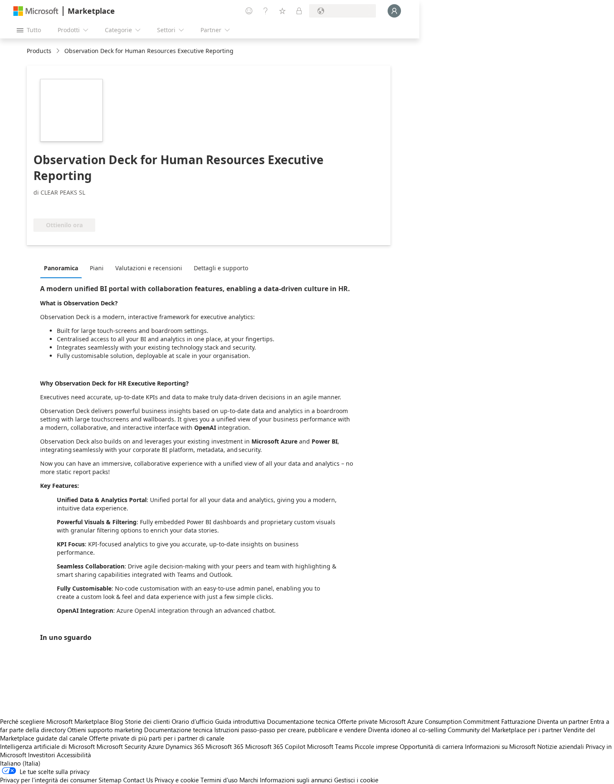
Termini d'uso (219, 780)
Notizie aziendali (560, 746)
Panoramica (61, 268)
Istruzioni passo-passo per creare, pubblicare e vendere (290, 730)
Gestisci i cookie (356, 780)
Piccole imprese (376, 746)
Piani (97, 268)
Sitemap (110, 780)
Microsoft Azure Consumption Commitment (440, 721)
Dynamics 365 (184, 746)
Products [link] (39, 51)
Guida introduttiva (240, 721)
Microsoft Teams (330, 746)
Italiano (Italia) (20, 763)
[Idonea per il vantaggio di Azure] (67, 206)
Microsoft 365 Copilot (275, 746)
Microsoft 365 (225, 746)
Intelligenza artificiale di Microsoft (47, 746)
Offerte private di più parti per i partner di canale (156, 738)
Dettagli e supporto (221, 268)
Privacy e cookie (177, 780)
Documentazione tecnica (301, 721)
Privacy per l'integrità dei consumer (48, 780)
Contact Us (138, 780)
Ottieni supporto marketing (104, 730)
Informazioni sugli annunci (296, 780)
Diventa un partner (563, 721)
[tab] (63, 268)
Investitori (41, 755)
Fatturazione (518, 721)
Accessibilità (74, 755)
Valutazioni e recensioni (148, 268)
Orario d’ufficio (192, 721)
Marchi (248, 780)
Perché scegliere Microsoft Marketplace (54, 721)
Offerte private (357, 721)
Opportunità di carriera (431, 746)
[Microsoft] (35, 11)
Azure (156, 746)
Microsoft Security (121, 746)
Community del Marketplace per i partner (505, 730)
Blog (116, 721)
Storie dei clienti (147, 721)
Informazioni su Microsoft (500, 746)
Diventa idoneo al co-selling (407, 730)
